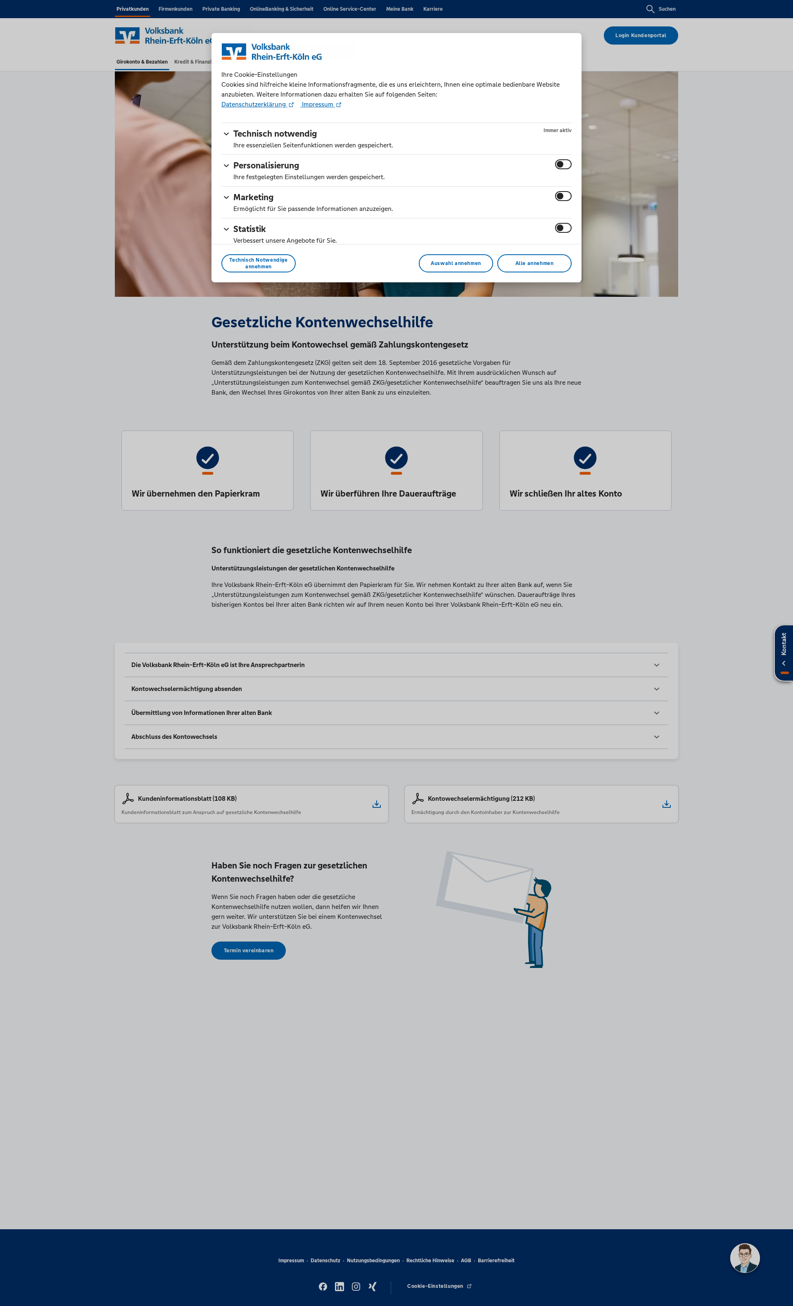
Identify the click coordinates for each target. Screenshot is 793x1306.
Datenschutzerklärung (254, 104)
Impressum (317, 104)
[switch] (563, 164)
